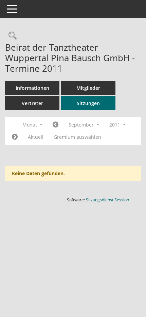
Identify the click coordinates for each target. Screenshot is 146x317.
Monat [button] (30, 124)
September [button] (82, 124)
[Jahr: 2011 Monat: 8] (55, 125)
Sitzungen (88, 103)
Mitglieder (88, 88)
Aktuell (35, 137)
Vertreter (32, 103)
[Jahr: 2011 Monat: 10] (15, 137)
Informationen (32, 88)
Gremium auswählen (77, 137)
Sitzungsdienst (107, 200)
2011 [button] (115, 124)
